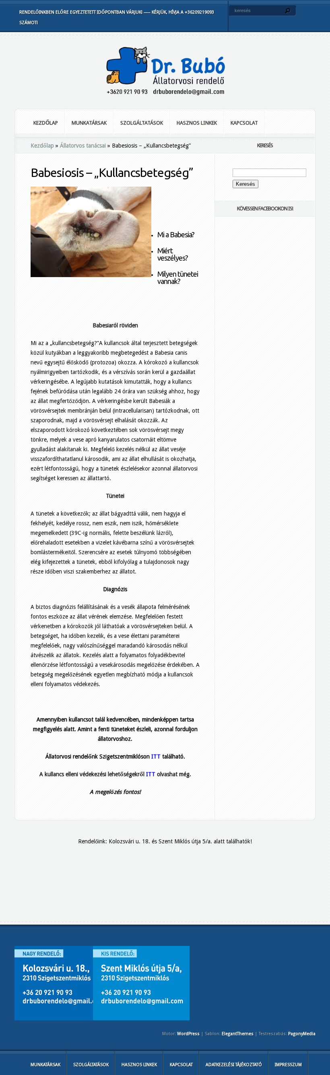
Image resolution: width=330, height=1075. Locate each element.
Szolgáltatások (141, 123)
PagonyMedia (302, 1033)
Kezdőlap (45, 123)
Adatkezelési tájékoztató (234, 1064)
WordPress (188, 1033)
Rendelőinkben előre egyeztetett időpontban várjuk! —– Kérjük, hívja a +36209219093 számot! (116, 17)
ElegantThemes (238, 1033)
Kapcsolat (244, 123)
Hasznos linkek (197, 123)
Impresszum (288, 1064)
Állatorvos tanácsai (83, 145)
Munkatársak (89, 123)
